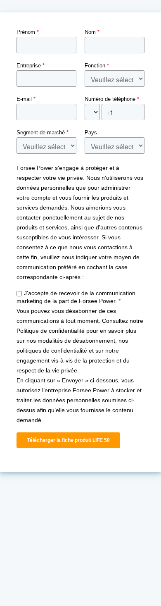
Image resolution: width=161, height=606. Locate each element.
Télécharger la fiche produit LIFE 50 (68, 440)
